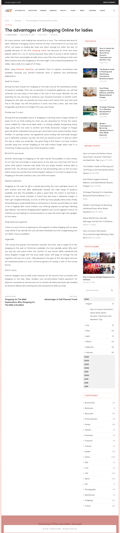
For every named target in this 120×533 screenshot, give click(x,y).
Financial (53, 10)
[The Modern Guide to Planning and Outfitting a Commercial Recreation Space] (90, 73)
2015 (86, 386)
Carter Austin (12, 35)
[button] (87, 268)
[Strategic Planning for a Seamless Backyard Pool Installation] (90, 110)
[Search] (114, 11)
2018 (86, 383)
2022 (86, 368)
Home (73, 10)
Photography (100, 489)
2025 (86, 357)
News (82, 10)
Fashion (43, 10)
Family (100, 424)
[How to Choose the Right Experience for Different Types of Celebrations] (99, 263)
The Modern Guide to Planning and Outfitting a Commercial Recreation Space (106, 74)
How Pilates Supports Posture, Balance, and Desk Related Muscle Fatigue (106, 92)
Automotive (20, 10)
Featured (100, 435)
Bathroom (100, 408)
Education (32, 10)
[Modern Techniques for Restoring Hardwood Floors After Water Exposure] (90, 127)
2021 (86, 372)
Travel (102, 10)
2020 (86, 375)
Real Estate (100, 495)
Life (100, 473)
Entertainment (100, 419)
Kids (100, 462)
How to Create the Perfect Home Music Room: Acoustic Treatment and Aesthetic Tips (106, 54)
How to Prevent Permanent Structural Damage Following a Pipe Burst (98, 234)
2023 (86, 364)
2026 (86, 299)
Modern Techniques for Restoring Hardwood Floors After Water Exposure (106, 129)
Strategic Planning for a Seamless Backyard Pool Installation (106, 110)
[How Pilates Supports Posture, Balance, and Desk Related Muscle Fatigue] (90, 91)
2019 (86, 379)
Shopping (92, 10)
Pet (100, 484)
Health (63, 10)
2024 (86, 360)
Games (100, 446)
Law (100, 468)
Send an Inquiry (109, 2)
